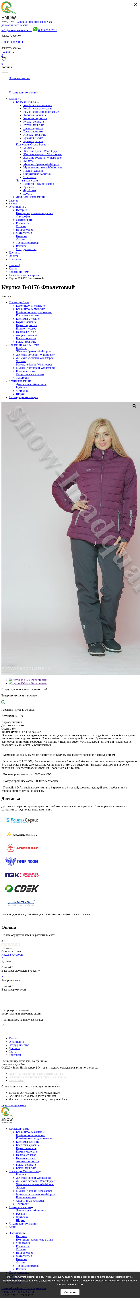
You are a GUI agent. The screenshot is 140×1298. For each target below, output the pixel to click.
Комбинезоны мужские (30, 308)
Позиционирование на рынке (34, 1239)
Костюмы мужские (28, 318)
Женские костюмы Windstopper (35, 358)
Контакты (15, 1054)
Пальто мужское (26, 328)
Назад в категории (12, 954)
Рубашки (21, 387)
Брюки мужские (26, 341)
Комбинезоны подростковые (34, 312)
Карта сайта (16, 1080)
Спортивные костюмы (30, 374)
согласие (57, 1280)
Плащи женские (26, 371)
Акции (13, 1226)
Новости (21, 1259)
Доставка (14, 1048)
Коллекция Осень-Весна (24, 344)
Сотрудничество (19, 1045)
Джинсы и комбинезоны (31, 384)
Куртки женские (26, 321)
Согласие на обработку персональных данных (37, 1077)
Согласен (70, 1292)
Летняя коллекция (20, 380)
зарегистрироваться (13, 1105)
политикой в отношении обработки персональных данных (100, 1280)
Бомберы (21, 348)
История (21, 1236)
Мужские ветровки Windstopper (35, 367)
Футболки (22, 390)
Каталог (14, 1038)
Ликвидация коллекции (23, 397)
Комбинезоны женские (30, 305)
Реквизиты (23, 1246)
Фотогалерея (24, 1255)
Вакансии (22, 1269)
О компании (16, 1041)
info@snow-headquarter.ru (16, 30)
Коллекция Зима (19, 302)
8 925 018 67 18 (47, 30)
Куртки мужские (26, 325)
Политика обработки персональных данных (36, 1073)
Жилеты (21, 361)
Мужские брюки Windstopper (34, 364)
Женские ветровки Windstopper (35, 354)
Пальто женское (26, 331)
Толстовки (22, 377)
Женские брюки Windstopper (33, 351)
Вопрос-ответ (24, 1252)
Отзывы (21, 1249)
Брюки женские (26, 338)
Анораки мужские (27, 335)
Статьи (13, 1051)
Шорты (20, 394)
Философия (23, 1242)
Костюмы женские (27, 315)
